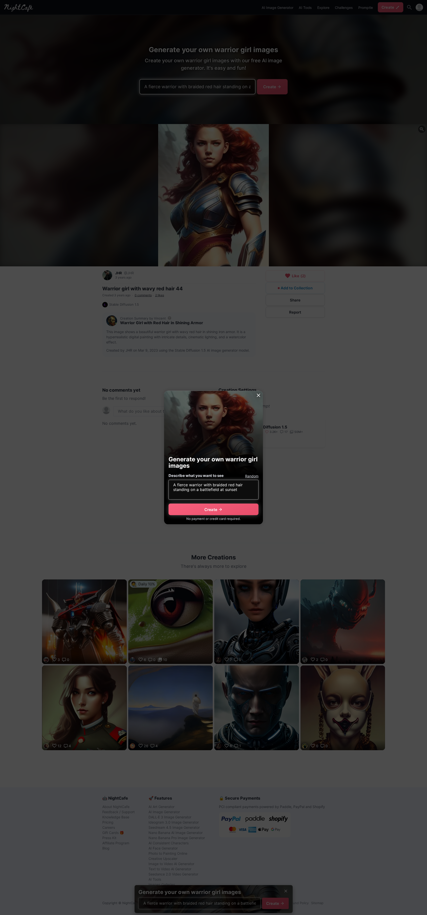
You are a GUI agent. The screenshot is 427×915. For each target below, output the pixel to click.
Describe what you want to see (196, 475)
